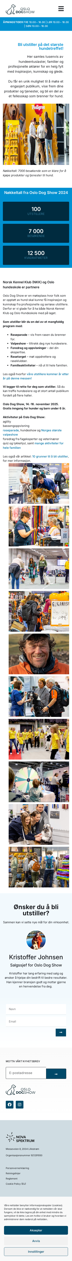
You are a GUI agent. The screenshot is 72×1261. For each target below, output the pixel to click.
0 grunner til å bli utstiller (50, 456)
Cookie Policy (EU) (16, 1183)
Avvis (36, 1241)
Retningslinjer (13, 1173)
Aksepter (36, 1230)
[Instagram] (19, 1105)
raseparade (11, 430)
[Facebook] (9, 1105)
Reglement (11, 1178)
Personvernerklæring (17, 1168)
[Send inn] (61, 1032)
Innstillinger (36, 1251)
